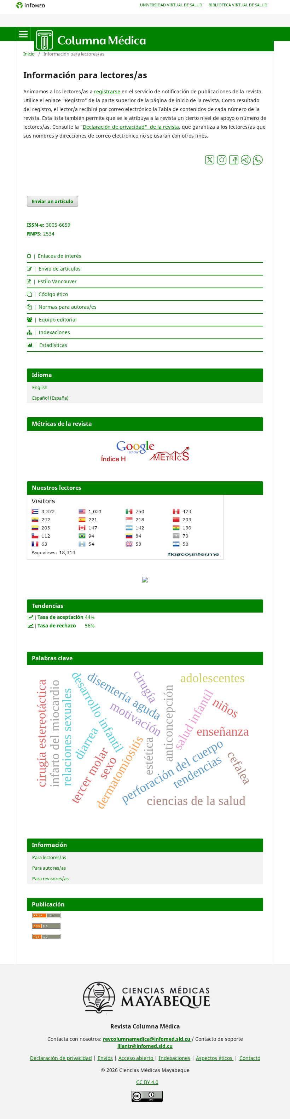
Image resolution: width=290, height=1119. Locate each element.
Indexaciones (51, 332)
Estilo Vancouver (54, 281)
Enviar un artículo (52, 201)
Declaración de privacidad (61, 1058)
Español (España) (50, 398)
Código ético (50, 294)
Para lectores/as (49, 857)
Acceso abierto (136, 1058)
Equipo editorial (54, 319)
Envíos (105, 1058)
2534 (48, 233)
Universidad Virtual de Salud (171, 4)
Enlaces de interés (56, 256)
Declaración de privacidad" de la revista (131, 126)
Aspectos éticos (215, 1058)
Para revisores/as (50, 878)
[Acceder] (145, 463)
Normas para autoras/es (64, 306)
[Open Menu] (23, 34)
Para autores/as (49, 868)
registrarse (107, 91)
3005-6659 (58, 224)
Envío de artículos (56, 268)
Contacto (249, 1058)
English (39, 387)
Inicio (29, 54)
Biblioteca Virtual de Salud (238, 4)
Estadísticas (50, 345)
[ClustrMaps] (145, 580)
